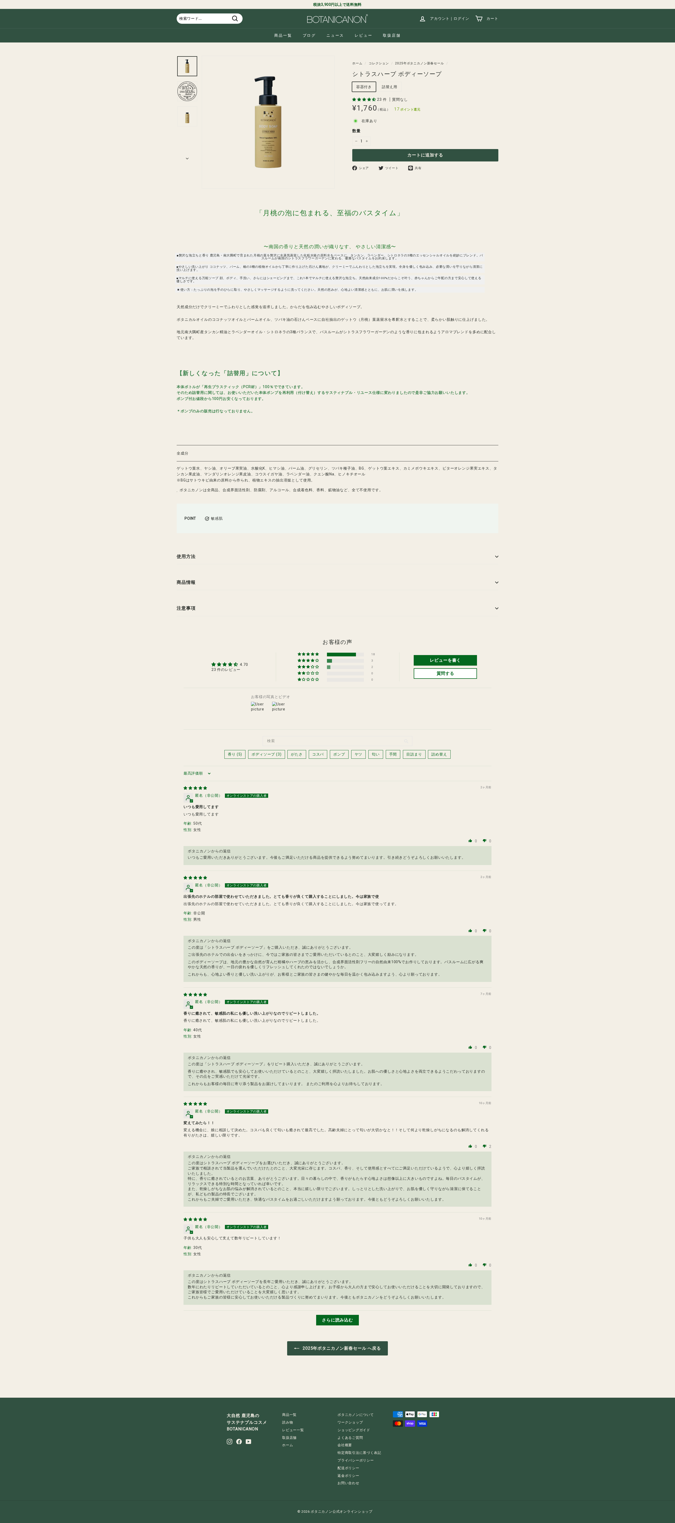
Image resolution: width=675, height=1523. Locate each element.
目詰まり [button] (414, 754)
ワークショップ (350, 1422)
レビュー (363, 35)
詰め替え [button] (439, 754)
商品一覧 (283, 35)
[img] (195, 788)
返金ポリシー (348, 1476)
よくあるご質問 (350, 1438)
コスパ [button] (318, 754)
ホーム (357, 63)
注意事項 (186, 608)
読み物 (287, 1422)
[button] (364, 99)
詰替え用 (389, 86)
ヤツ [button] (359, 754)
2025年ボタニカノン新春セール (419, 63)
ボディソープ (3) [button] (266, 754)
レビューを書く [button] (445, 660)
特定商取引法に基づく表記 (359, 1453)
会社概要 (345, 1445)
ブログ (309, 35)
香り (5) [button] (235, 754)
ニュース (335, 35)
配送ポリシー (348, 1468)
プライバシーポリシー (356, 1460)
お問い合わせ (348, 1483)
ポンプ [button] (339, 754)
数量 (356, 130)
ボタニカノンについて (356, 1415)
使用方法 (186, 556)
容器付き (364, 86)
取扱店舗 (392, 35)
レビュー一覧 (293, 1430)
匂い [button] (376, 754)
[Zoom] (268, 122)
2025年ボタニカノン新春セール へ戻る (341, 1348)
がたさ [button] (297, 754)
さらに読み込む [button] (337, 1320)
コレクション (379, 63)
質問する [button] (445, 673)
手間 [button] (393, 754)
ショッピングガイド (354, 1430)
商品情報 (186, 582)
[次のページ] (187, 157)
